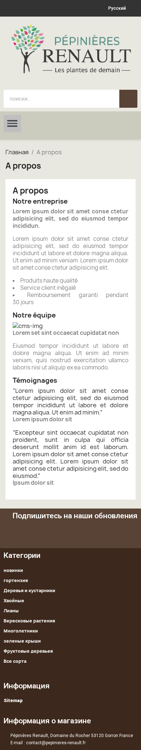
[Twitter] (108, 532)
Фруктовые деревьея (28, 651)
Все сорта (15, 661)
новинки (13, 570)
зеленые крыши (22, 641)
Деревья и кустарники (29, 590)
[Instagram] (128, 532)
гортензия (16, 580)
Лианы (11, 611)
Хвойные (14, 601)
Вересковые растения (29, 621)
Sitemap (13, 700)
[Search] (128, 99)
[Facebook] (89, 532)
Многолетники (21, 631)
